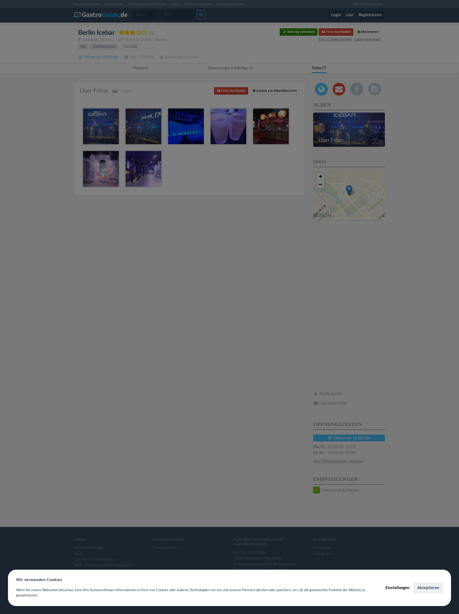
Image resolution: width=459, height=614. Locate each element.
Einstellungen (397, 588)
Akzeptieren (428, 588)
